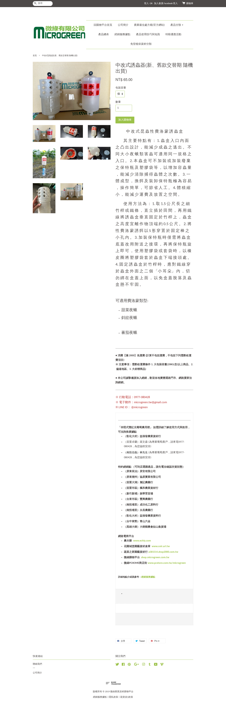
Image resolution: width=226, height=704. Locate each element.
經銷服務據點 (122, 34)
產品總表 (103, 34)
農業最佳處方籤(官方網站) (149, 25)
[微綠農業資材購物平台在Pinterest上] (129, 665)
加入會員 (158, 3)
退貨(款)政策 (126, 697)
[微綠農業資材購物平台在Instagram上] (143, 665)
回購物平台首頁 (103, 25)
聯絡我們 (37, 664)
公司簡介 (123, 25)
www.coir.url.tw (161, 546)
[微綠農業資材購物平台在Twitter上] (117, 665)
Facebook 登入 (171, 3)
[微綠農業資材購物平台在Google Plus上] (136, 665)
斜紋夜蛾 (129, 318)
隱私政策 (113, 697)
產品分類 (176, 25)
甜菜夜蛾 (129, 310)
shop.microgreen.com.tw (155, 557)
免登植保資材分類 (141, 44)
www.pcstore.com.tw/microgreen (167, 563)
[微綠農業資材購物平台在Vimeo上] (162, 665)
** (34, 668)
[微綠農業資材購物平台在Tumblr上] (150, 665)
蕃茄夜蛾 (129, 333)
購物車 (189, 3)
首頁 (35, 56)
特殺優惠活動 (173, 34)
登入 (146, 3)
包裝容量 (120, 88)
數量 (118, 102)
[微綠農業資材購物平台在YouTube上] (156, 665)
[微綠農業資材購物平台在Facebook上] (123, 665)
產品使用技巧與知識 (148, 34)
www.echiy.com (142, 540)
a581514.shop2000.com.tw (163, 552)
